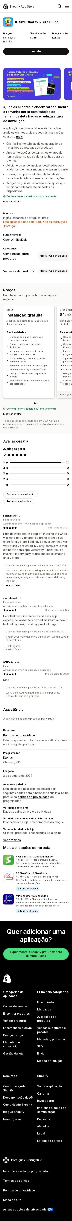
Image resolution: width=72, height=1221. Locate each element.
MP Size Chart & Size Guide (32, 895)
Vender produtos (15, 1020)
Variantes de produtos (18, 271)
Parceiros (43, 1119)
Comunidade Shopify (17, 1104)
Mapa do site (12, 1200)
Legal (41, 1133)
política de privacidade (33, 797)
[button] (36, 861)
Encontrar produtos (16, 1013)
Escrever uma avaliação (20, 494)
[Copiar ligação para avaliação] (20, 516)
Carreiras (43, 1093)
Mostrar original (12, 201)
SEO (40, 1046)
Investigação (12, 1119)
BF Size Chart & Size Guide (31, 873)
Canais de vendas (15, 1006)
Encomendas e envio (17, 1028)
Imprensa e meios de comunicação (51, 1109)
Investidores (46, 1100)
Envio (41, 1053)
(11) (38, 37)
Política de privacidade (19, 735)
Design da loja (13, 1035)
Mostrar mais (13, 585)
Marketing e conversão (11, 1044)
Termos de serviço (16, 1180)
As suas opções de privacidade (25, 1209)
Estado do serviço (49, 1140)
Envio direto (45, 1002)
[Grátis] (35, 403)
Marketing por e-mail (51, 1039)
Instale (36, 51)
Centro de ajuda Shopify (14, 1088)
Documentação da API (18, 1097)
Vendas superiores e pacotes (51, 1029)
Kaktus (56, 37)
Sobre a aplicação (49, 1086)
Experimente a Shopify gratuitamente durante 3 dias (36, 953)
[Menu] (67, 6)
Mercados (44, 1009)
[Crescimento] (37, 403)
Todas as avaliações (19, 501)
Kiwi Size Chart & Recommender (35, 856)
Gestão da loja (13, 1053)
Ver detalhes (12, 840)
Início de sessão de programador (26, 1171)
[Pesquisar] (60, 6)
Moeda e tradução (50, 1060)
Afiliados (43, 1126)
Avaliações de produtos (46, 1018)
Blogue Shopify (13, 1111)
